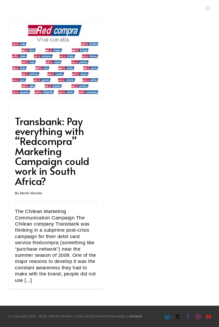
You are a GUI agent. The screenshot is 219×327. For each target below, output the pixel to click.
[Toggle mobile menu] (208, 8)
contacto (135, 316)
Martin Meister (31, 193)
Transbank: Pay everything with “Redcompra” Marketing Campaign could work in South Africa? (52, 151)
